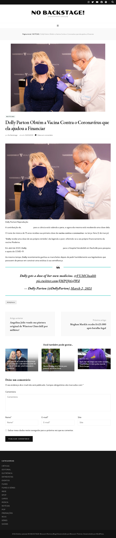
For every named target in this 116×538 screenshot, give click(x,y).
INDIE (4, 491)
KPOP (4, 495)
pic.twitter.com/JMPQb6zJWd (58, 281)
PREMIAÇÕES (7, 513)
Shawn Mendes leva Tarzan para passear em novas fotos (55, 367)
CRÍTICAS (5, 466)
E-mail (45, 417)
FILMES (5, 484)
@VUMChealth (85, 275)
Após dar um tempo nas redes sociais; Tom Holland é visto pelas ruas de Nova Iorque (94, 364)
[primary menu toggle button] (58, 26)
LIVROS (5, 499)
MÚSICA (5, 502)
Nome (8, 417)
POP (3, 509)
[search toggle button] (113, 2)
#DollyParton (11, 302)
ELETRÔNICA (7, 473)
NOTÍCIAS (10, 116)
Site (79, 417)
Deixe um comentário (45, 135)
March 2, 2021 (81, 288)
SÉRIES (4, 520)
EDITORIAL (6, 469)
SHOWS (5, 524)
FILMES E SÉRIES (8, 488)
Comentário (10, 392)
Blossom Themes (76, 534)
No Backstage (12, 135)
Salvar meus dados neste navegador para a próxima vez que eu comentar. (40, 430)
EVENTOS (6, 480)
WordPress (100, 534)
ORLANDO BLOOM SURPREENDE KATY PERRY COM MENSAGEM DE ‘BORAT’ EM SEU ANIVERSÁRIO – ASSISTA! (21, 364)
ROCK (4, 517)
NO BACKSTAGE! (58, 13)
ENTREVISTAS (7, 477)
